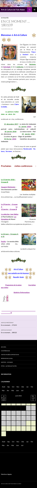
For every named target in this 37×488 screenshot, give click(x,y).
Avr (8, 390)
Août (3, 387)
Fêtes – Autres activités (9, 366)
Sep (8, 387)
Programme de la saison (13, 285)
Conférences (5, 351)
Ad (12, 29)
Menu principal (34, 9)
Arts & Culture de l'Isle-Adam (13, 9)
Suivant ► (33, 398)
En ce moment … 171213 (9, 324)
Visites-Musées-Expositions (10, 354)
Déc (22, 387)
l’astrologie (7, 67)
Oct (13, 387)
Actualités (5, 18)
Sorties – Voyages (7, 362)
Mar (3, 390)
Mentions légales (6, 474)
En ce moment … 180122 (9, 331)
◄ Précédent (4, 398)
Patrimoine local (7, 358)
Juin (17, 390)
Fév (32, 387)
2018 (29, 126)
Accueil (3, 347)
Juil (22, 390)
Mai (12, 390)
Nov (18, 387)
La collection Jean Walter (9, 214)
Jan (27, 387)
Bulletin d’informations (22, 292)
